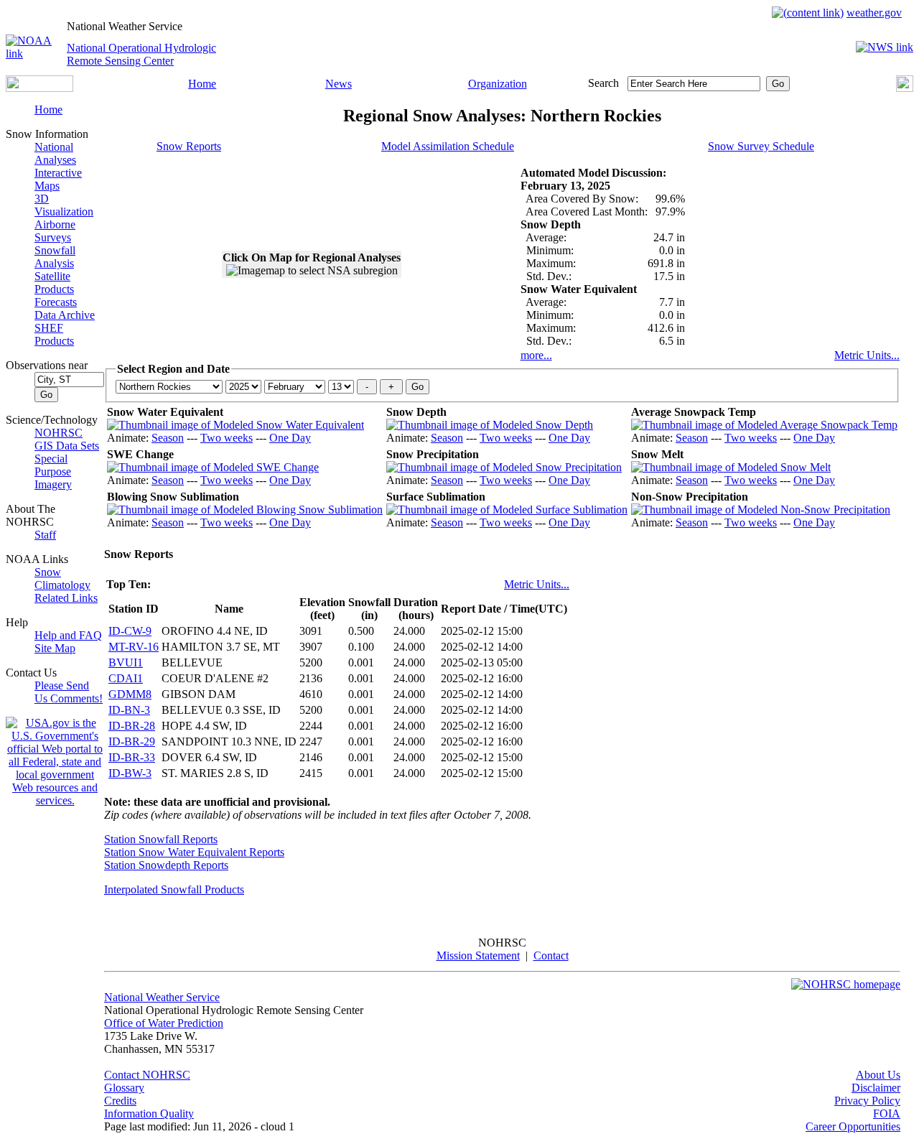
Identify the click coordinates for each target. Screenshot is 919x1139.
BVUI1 (125, 662)
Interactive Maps (58, 179)
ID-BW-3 (129, 773)
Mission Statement (478, 955)
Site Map (54, 648)
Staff (45, 535)
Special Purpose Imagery (53, 471)
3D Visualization (63, 205)
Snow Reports (189, 146)
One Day (290, 438)
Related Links (66, 598)
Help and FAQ (68, 635)
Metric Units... (867, 355)
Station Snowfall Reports (161, 839)
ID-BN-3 (129, 710)
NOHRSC (58, 433)
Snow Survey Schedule (761, 146)
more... (536, 355)
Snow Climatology (62, 578)
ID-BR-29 (131, 741)
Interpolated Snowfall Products (174, 889)
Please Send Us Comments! (68, 692)
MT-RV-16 (133, 647)
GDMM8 (129, 694)
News (338, 84)
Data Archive (64, 315)
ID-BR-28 (131, 726)
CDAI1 (125, 678)
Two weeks (226, 438)
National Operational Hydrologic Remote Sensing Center (141, 54)
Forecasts (55, 302)
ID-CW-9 (129, 631)
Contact (551, 955)
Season (167, 438)
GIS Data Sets (66, 446)
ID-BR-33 (131, 757)
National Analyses (55, 153)
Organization (497, 84)
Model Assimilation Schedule (447, 146)
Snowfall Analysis (54, 256)
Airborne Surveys (54, 230)
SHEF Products (54, 334)
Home (202, 84)
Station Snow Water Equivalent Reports (194, 852)
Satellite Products (54, 282)
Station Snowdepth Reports (166, 865)
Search (603, 83)
